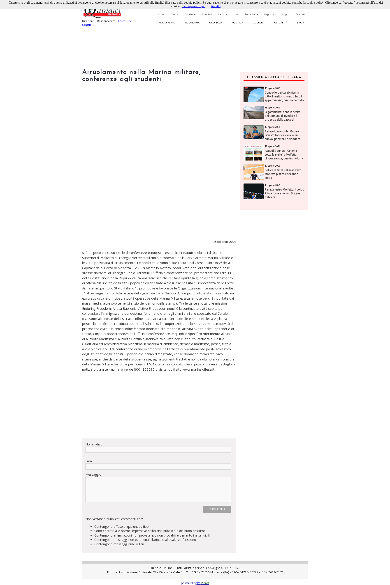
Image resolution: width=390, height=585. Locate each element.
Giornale (190, 14)
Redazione (251, 14)
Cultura (258, 22)
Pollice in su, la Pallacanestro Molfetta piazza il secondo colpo (283, 174)
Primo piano (167, 22)
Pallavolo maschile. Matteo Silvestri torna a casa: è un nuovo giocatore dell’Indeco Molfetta (283, 137)
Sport (301, 22)
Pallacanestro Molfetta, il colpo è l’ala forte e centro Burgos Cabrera (284, 193)
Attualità (280, 22)
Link (235, 14)
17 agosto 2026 (273, 126)
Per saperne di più (193, 6)
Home (161, 14)
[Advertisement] (159, 403)
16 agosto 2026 (273, 88)
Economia (192, 22)
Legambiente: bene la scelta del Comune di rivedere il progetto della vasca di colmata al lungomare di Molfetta (282, 119)
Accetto (216, 6)
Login (285, 14)
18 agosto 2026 (273, 107)
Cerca (174, 14)
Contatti (300, 14)
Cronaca (215, 22)
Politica (237, 22)
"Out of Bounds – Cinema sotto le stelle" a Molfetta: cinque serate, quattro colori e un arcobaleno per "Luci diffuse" (284, 158)
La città (222, 14)
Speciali (207, 14)
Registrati (270, 14)
